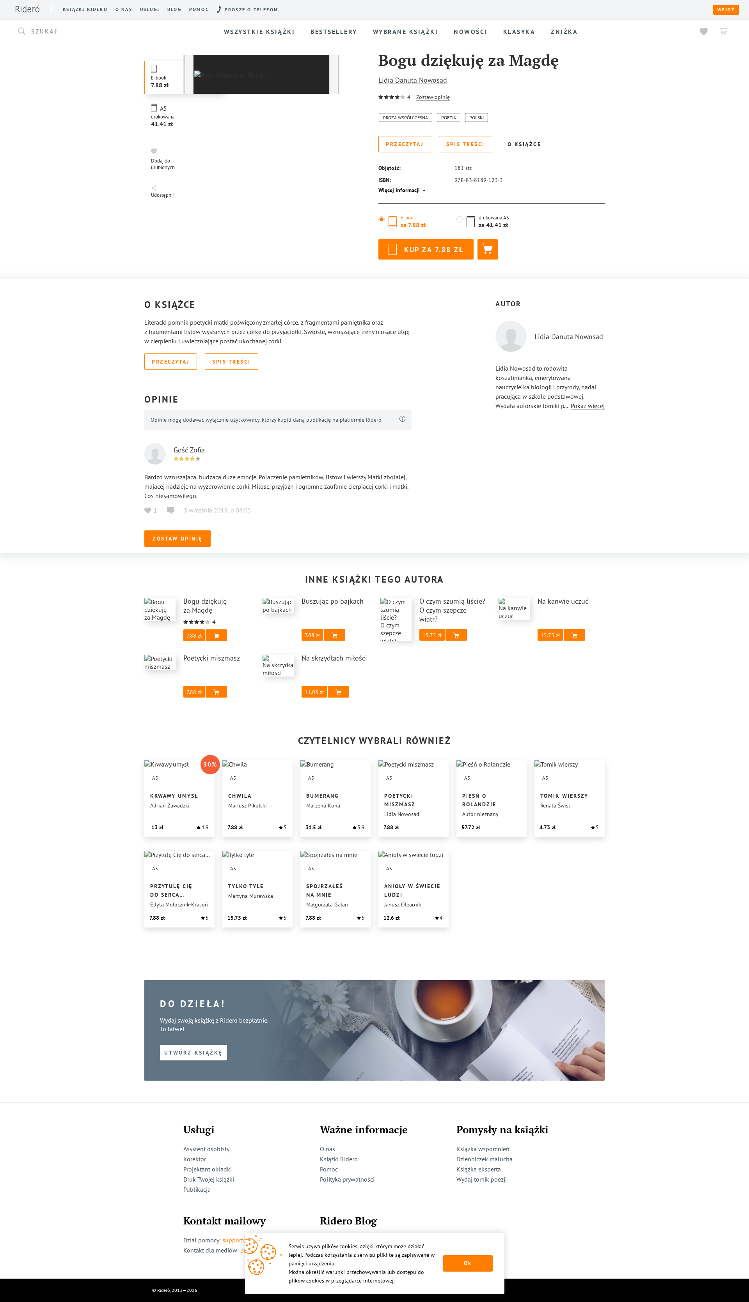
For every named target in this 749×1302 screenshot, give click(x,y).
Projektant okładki (207, 1169)
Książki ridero (85, 9)
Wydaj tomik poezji (481, 1179)
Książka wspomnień (482, 1149)
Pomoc (199, 9)
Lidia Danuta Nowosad (412, 80)
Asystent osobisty (206, 1149)
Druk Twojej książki (208, 1179)
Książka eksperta (478, 1169)
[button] (99, 31)
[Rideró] (27, 8)
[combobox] (99, 31)
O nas (123, 9)
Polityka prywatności (347, 1179)
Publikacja (197, 1189)
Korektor (194, 1159)
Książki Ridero (339, 1159)
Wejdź (726, 9)
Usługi (150, 9)
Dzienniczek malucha (484, 1159)
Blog (174, 9)
